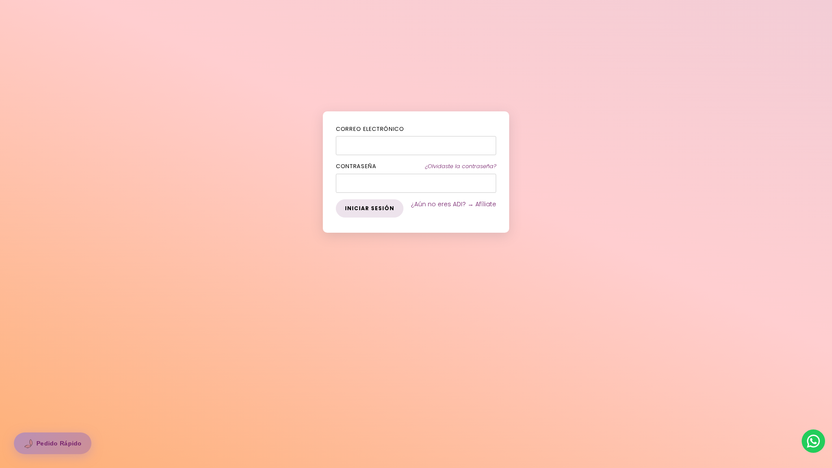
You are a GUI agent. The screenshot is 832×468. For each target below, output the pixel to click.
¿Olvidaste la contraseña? (460, 166)
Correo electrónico (370, 129)
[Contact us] (813, 441)
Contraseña (356, 166)
